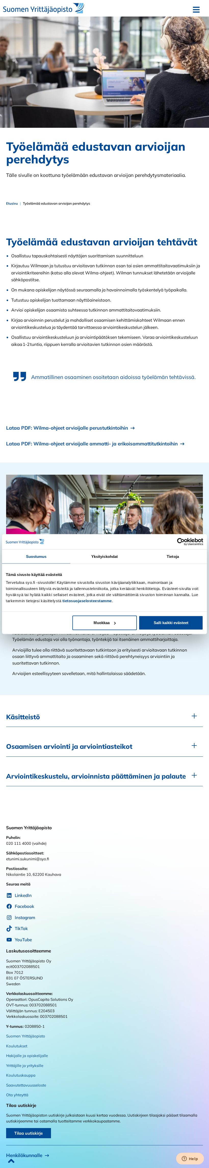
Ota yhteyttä (17, 1094)
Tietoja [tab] (173, 556)
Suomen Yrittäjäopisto (25, 1036)
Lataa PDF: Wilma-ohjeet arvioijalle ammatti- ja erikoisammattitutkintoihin (92, 444)
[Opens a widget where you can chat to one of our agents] (190, 1159)
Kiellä (38, 623)
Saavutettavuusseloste (26, 1085)
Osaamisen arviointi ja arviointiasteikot (69, 746)
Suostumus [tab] (36, 556)
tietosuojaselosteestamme (87, 601)
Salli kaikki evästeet (171, 623)
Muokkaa (102, 623)
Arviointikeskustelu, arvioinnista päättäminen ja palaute (96, 776)
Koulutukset (16, 1046)
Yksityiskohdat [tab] (104, 556)
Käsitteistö (23, 717)
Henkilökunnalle (24, 1155)
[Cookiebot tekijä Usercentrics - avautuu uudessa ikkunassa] (181, 541)
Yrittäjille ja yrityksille (24, 1065)
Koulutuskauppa (20, 1075)
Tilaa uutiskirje (28, 1133)
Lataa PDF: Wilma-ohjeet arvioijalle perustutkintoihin (67, 428)
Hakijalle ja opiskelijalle (27, 1055)
